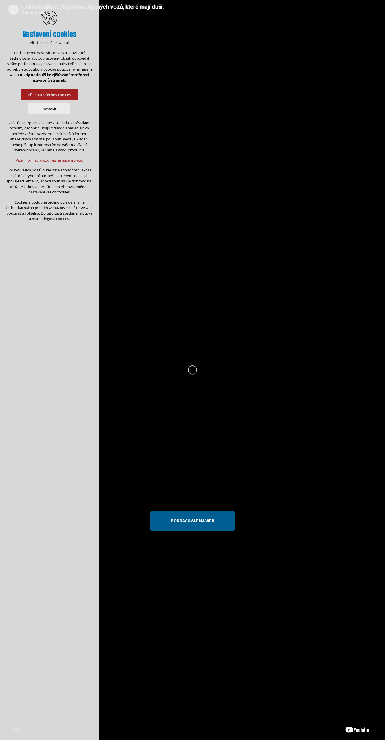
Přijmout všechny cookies (49, 94)
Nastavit (49, 108)
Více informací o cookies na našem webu (49, 160)
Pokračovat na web (192, 520)
